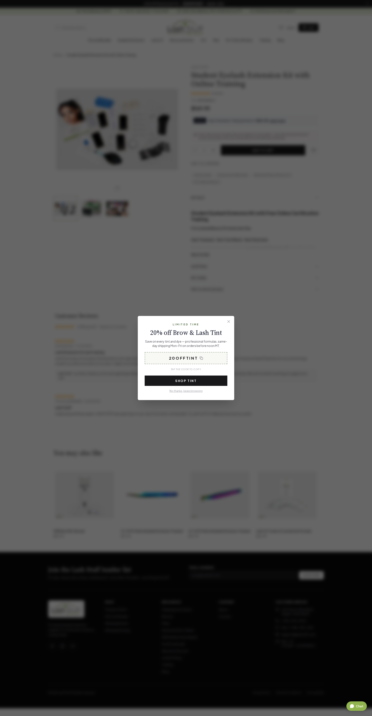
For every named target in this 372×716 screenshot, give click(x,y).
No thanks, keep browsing (186, 391)
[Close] (229, 322)
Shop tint (186, 381)
